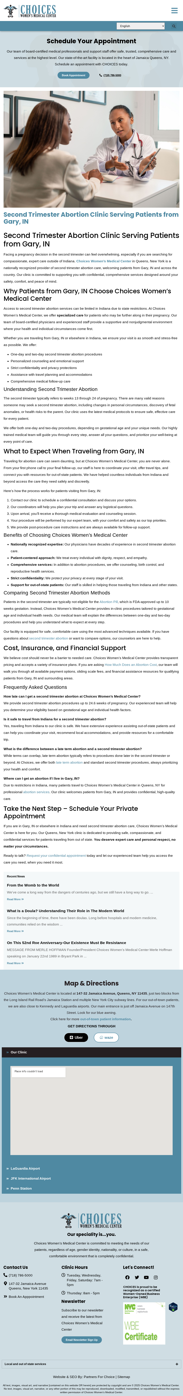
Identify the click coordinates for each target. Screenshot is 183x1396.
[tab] (91, 1364)
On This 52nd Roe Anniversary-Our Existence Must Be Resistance (66, 943)
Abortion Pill (109, 602)
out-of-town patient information (105, 1019)
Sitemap (123, 1377)
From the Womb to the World (33, 885)
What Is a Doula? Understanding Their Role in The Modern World (65, 911)
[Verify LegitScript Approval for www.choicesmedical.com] (173, 1311)
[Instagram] (156, 1277)
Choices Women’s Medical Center (103, 261)
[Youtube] (146, 1277)
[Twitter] (137, 1277)
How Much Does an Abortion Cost (131, 665)
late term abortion (69, 762)
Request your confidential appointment (56, 855)
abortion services (36, 792)
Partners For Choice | (100, 1377)
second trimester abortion (48, 638)
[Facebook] (127, 1277)
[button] (174, 26)
